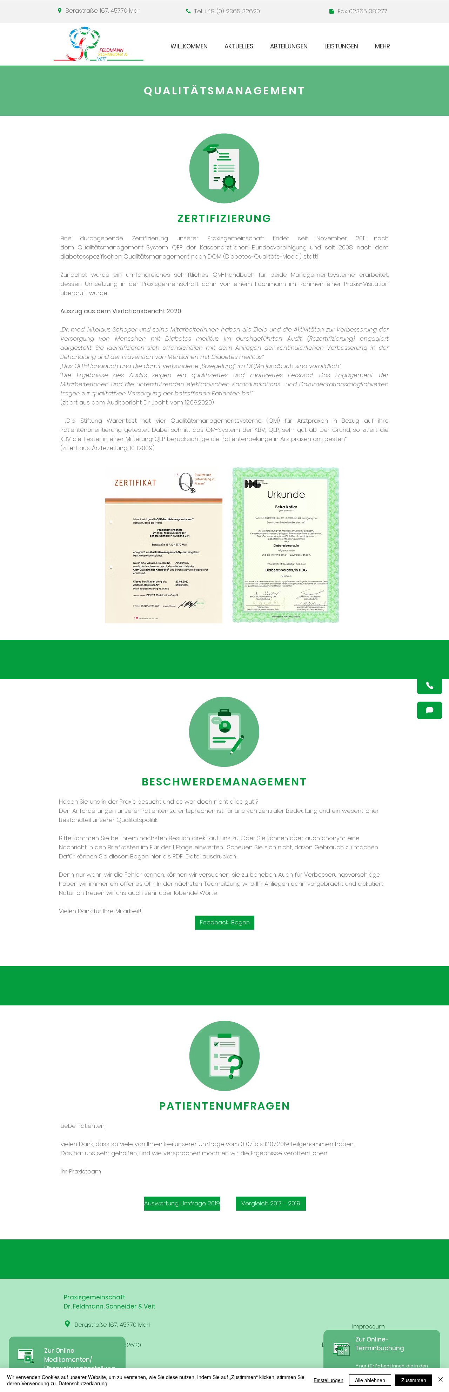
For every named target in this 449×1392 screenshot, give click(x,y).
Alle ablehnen (370, 1380)
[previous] (118, 548)
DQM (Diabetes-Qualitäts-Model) (255, 256)
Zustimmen (413, 1380)
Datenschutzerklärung (83, 1383)
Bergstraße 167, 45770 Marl (103, 10)
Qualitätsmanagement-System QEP (130, 247)
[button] (429, 685)
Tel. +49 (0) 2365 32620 (227, 11)
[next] (331, 548)
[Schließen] (440, 1380)
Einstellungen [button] (328, 1380)
